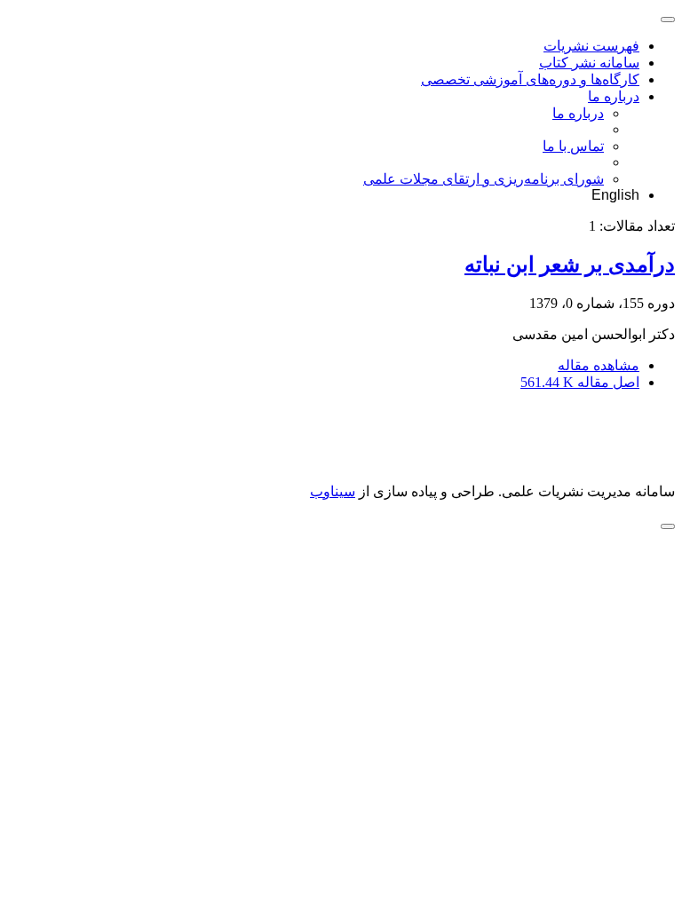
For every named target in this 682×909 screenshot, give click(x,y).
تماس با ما (573, 146)
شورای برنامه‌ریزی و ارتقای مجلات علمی (483, 178)
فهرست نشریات (591, 45)
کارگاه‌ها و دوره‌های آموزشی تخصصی (530, 79)
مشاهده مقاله (598, 365)
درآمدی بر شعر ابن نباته (569, 264)
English (615, 194)
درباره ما (613, 96)
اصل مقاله (579, 382)
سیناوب (332, 491)
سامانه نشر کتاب (589, 62)
